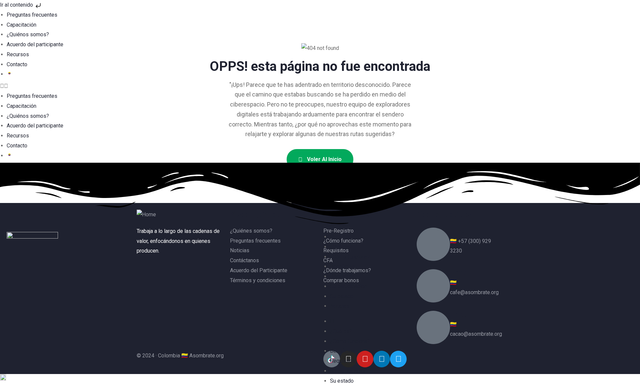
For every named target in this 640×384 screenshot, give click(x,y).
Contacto (17, 64)
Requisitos (342, 276)
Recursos (18, 54)
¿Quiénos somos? (28, 34)
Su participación (348, 286)
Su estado (342, 296)
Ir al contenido (17, 5)
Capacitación (21, 25)
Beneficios (342, 266)
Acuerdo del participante (35, 44)
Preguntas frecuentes (32, 15)
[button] (320, 86)
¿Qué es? (341, 247)
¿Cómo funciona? (350, 257)
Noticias (339, 306)
